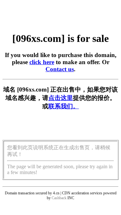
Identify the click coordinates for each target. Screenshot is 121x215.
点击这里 (60, 97)
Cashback (59, 198)
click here (41, 62)
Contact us (59, 69)
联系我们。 (63, 106)
